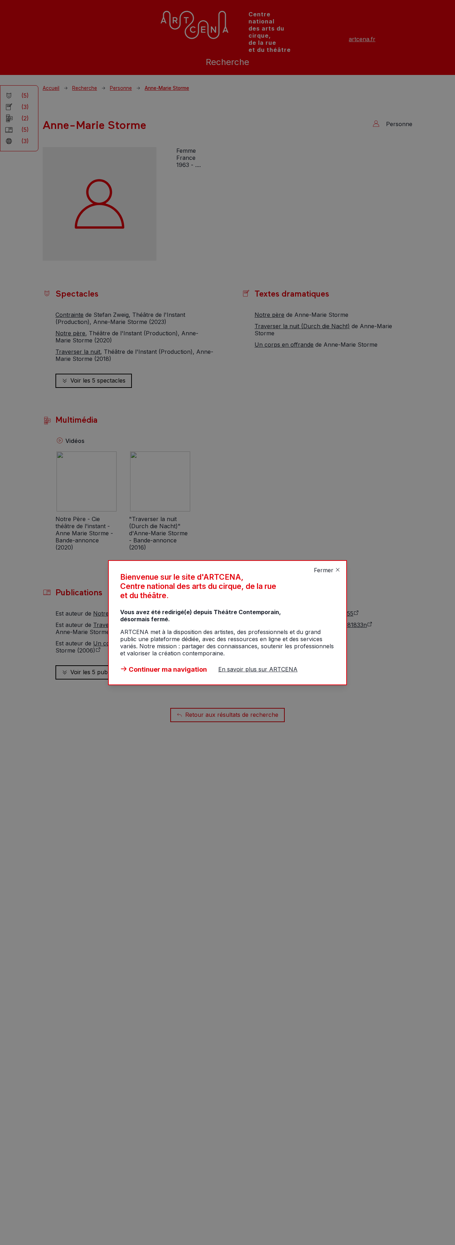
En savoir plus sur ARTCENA (258, 669)
